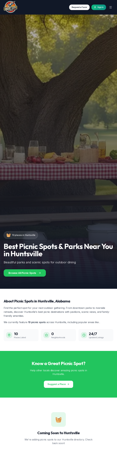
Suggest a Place (57, 384)
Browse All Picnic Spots (22, 272)
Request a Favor (79, 7)
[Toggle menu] (110, 7)
